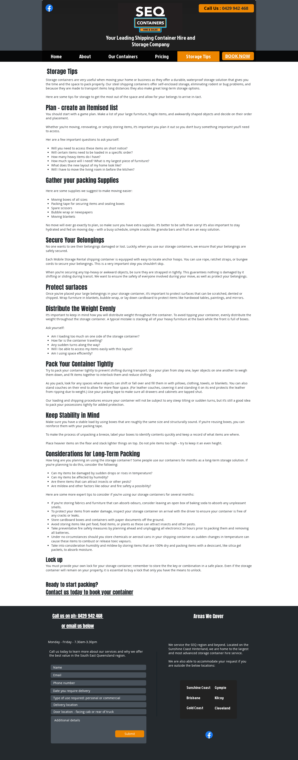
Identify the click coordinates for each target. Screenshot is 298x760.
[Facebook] (49, 8)
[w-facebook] (209, 735)
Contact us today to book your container (89, 592)
